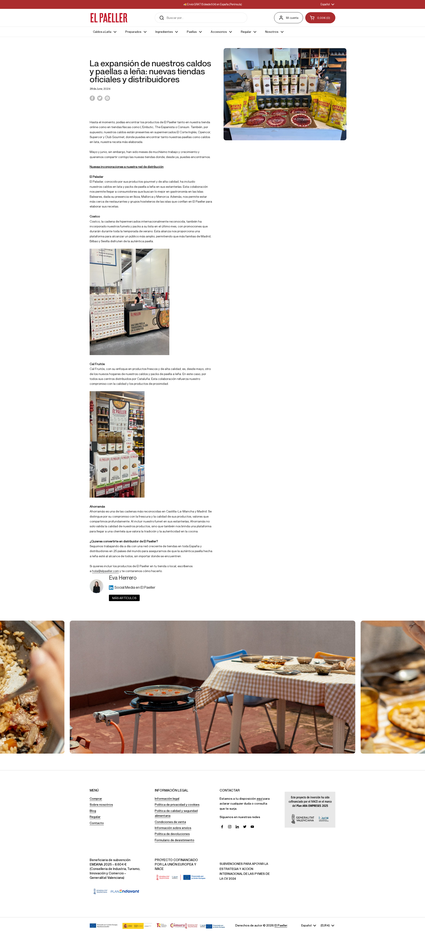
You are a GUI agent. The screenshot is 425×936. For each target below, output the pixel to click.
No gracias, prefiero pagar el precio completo (212, 519)
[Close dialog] (258, 407)
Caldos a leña (212, 462)
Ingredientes (213, 509)
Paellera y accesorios (213, 493)
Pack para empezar (212, 478)
